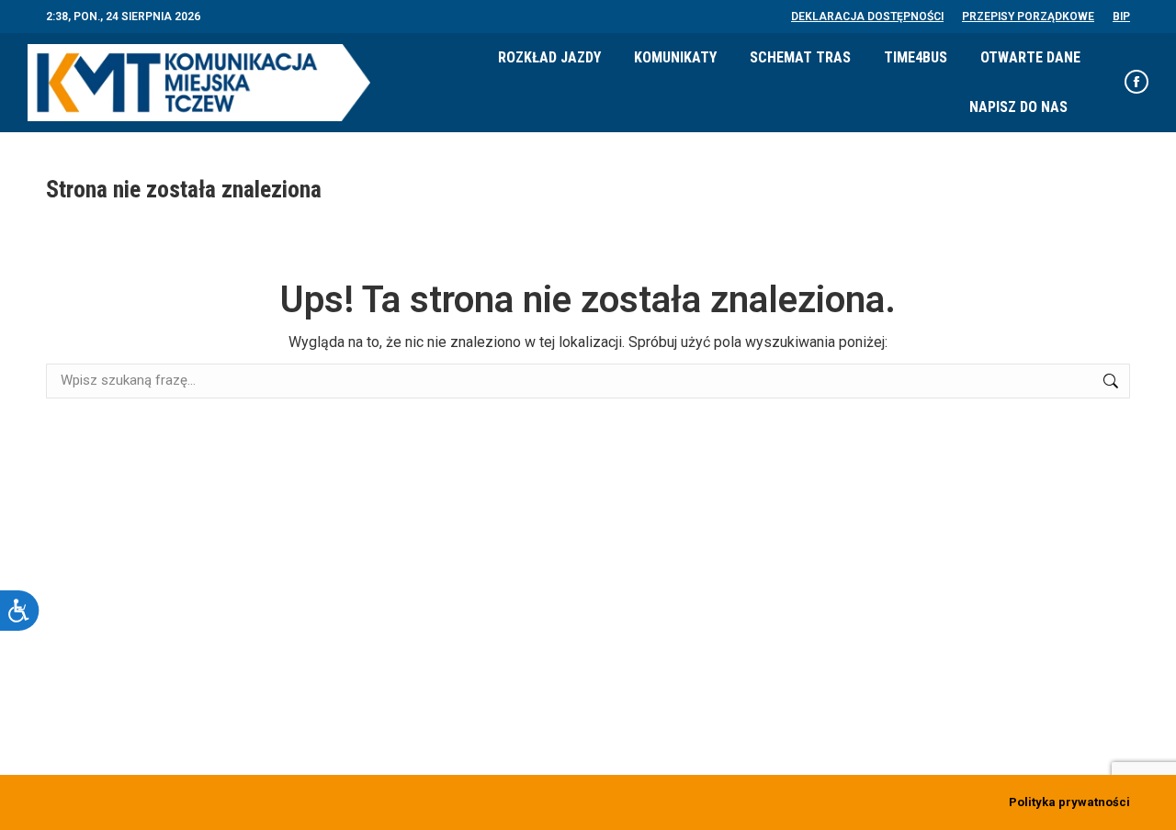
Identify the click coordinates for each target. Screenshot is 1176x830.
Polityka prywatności (1069, 802)
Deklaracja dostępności (867, 16)
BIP (1121, 16)
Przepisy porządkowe (1028, 16)
